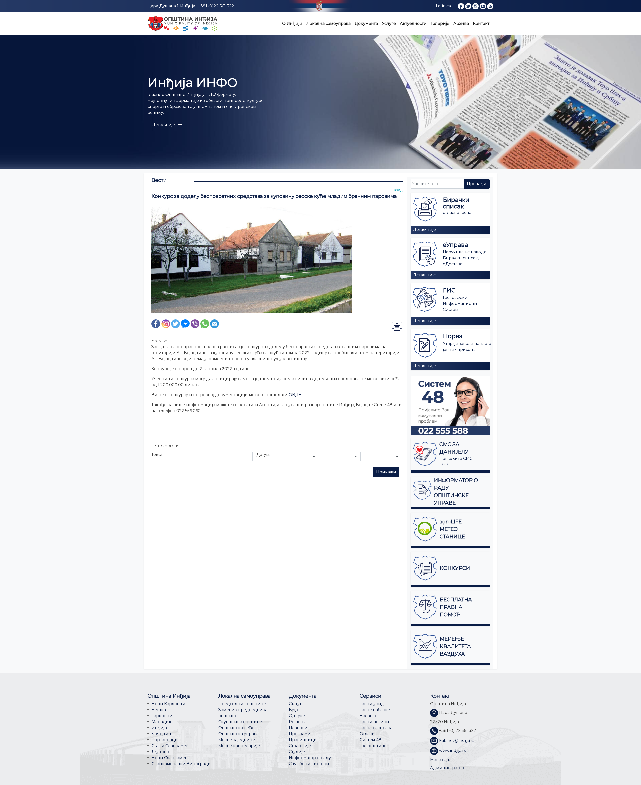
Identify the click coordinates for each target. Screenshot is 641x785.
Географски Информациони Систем (460, 303)
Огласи (367, 733)
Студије (297, 751)
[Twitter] (175, 323)
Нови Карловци (168, 703)
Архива (461, 23)
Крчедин (161, 733)
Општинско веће (236, 727)
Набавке (368, 715)
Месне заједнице (236, 739)
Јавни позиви (374, 721)
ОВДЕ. (295, 394)
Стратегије (300, 745)
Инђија (159, 727)
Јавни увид (372, 703)
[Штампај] (397, 325)
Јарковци (162, 715)
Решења (298, 721)
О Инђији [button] (292, 23)
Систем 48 (370, 739)
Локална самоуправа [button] (328, 23)
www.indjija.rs (452, 750)
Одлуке (297, 715)
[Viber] (195, 323)
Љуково (160, 751)
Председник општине (242, 703)
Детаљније (424, 229)
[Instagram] (165, 323)
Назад (396, 190)
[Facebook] (155, 323)
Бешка (159, 709)
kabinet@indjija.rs (456, 740)
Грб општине (373, 745)
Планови (298, 727)
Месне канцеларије (239, 745)
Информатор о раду (310, 757)
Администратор (447, 767)
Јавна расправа (376, 727)
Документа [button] (366, 23)
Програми (300, 733)
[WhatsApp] (204, 323)
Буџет (295, 709)
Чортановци (165, 739)
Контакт (481, 23)
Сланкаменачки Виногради (181, 763)
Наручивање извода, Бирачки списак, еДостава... (465, 258)
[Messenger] (185, 323)
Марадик (161, 721)
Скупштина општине (240, 721)
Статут (295, 703)
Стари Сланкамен (170, 745)
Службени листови (309, 763)
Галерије (440, 23)
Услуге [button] (389, 23)
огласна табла (457, 212)
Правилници (303, 739)
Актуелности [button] (413, 23)
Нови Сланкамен (170, 757)
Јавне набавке (375, 709)
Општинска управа (238, 733)
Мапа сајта (441, 759)
